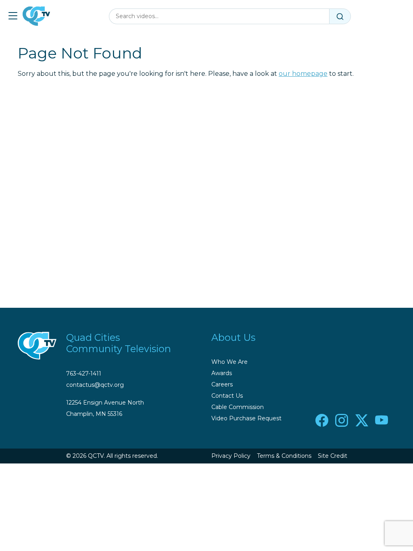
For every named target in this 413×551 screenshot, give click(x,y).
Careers (222, 384)
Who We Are (229, 361)
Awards (221, 373)
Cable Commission (237, 407)
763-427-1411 (83, 373)
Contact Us (227, 395)
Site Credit (332, 455)
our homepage (303, 73)
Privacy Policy (230, 455)
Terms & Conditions (284, 455)
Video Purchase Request (246, 418)
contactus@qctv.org (95, 384)
